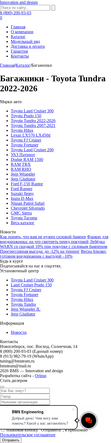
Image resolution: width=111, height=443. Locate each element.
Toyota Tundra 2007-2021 (33, 125)
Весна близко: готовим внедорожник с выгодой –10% (53, 254)
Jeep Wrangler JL (25, 309)
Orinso (40, 375)
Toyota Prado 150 (26, 115)
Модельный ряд (25, 41)
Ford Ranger (21, 188)
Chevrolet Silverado (28, 208)
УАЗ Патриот (23, 154)
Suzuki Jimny (22, 193)
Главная (18, 27)
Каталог (18, 36)
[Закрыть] (2, 387)
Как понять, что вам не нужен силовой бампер (43, 236)
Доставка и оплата (28, 46)
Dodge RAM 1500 (27, 159)
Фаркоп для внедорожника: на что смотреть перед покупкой (54, 239)
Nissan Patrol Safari (27, 203)
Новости (19, 332)
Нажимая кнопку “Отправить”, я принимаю (44, 432)
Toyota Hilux (22, 130)
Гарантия (19, 51)
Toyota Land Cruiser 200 (32, 149)
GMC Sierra (21, 213)
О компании (22, 31)
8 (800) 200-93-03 (15, 13)
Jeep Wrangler (23, 174)
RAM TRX (21, 164)
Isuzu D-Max (22, 198)
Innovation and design (19, 2)
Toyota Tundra (23, 304)
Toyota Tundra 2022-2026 (33, 120)
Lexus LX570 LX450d (30, 135)
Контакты (20, 56)
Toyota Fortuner (24, 145)
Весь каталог (22, 222)
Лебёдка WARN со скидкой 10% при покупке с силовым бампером (53, 244)
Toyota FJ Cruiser (26, 140)
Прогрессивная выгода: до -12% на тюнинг (40, 251)
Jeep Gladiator (23, 179)
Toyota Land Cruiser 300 (32, 111)
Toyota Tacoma (24, 218)
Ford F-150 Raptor (27, 184)
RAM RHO (21, 169)
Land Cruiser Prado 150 (31, 285)
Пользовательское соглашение (28, 434)
